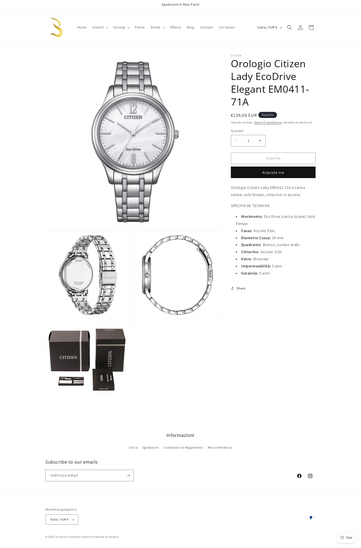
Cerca (133, 447)
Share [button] (241, 288)
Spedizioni (150, 447)
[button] (100, 27)
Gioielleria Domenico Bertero (74, 536)
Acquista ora (273, 172)
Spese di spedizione (268, 122)
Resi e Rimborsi (220, 447)
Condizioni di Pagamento (183, 447)
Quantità (237, 131)
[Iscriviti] (128, 475)
